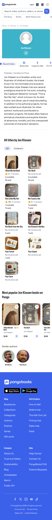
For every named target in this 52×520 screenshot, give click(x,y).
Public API (9, 485)
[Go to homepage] (9, 4)
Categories (9, 415)
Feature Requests (38, 469)
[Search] (46, 11)
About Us (9, 453)
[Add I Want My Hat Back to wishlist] (17, 307)
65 (24, 62)
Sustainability (11, 464)
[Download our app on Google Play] (29, 390)
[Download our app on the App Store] (12, 390)
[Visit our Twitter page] (20, 499)
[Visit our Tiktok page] (36, 499)
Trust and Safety (12, 458)
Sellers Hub (35, 409)
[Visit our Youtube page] (31, 499)
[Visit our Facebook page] (15, 499)
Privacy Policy (32, 509)
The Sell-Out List (37, 415)
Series (7, 431)
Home (4, 26)
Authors (13, 26)
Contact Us (35, 458)
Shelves (8, 425)
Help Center (35, 453)
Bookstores (9, 404)
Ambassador (10, 475)
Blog (6, 469)
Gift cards (9, 436)
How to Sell (35, 404)
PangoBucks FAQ (38, 464)
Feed (31, 431)
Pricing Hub (35, 420)
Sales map (34, 425)
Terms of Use (19, 509)
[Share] (26, 53)
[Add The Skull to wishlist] (37, 307)
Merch (7, 480)
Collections (9, 409)
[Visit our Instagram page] (26, 499)
